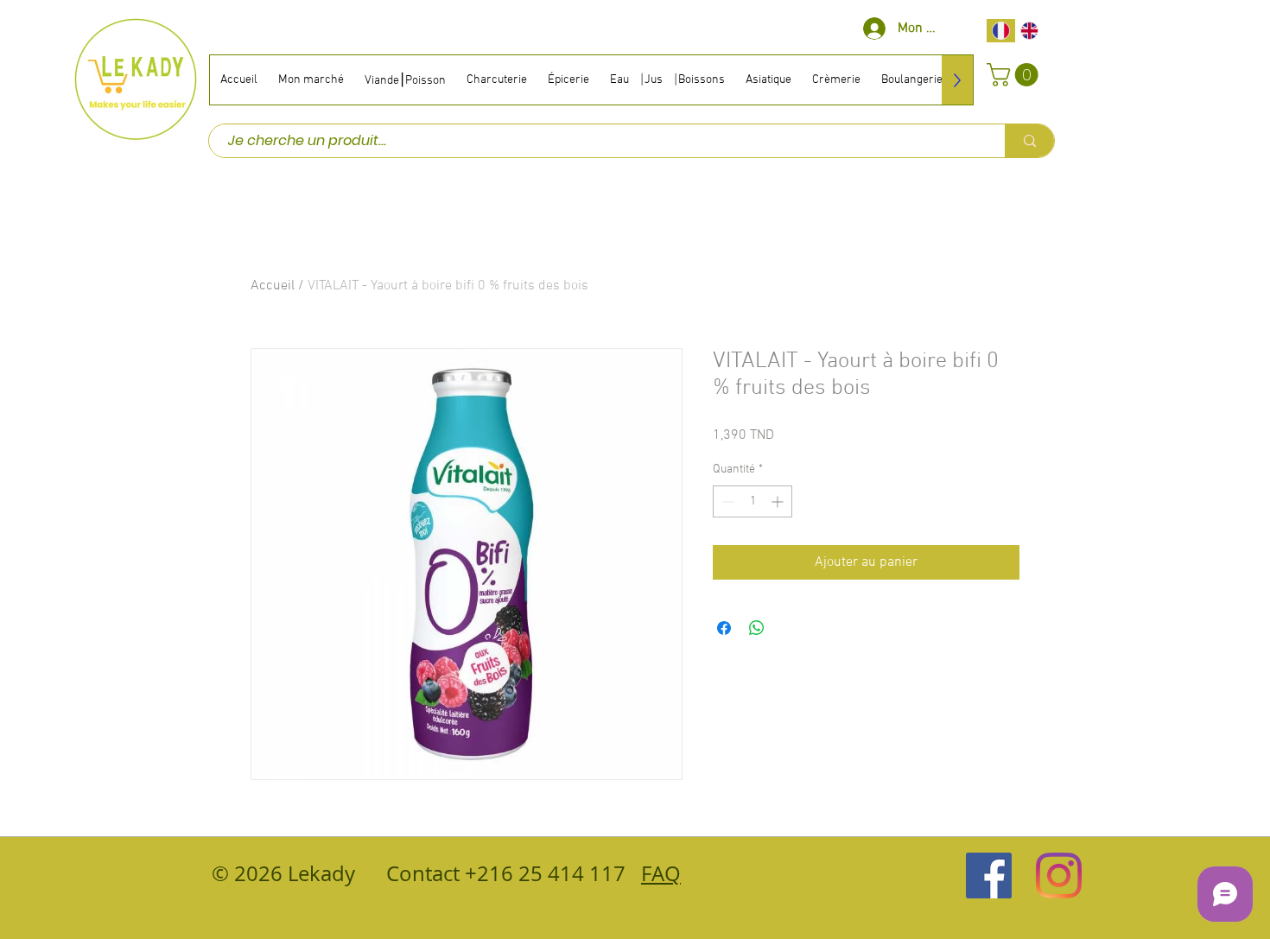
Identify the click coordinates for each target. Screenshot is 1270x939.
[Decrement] (726, 501)
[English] (1030, 30)
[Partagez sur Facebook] (724, 628)
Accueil (273, 286)
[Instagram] (1059, 875)
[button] (1015, 74)
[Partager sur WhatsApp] (756, 628)
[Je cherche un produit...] (1029, 140)
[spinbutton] (752, 501)
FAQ (661, 873)
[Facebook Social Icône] (989, 875)
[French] (1001, 30)
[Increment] (779, 501)
